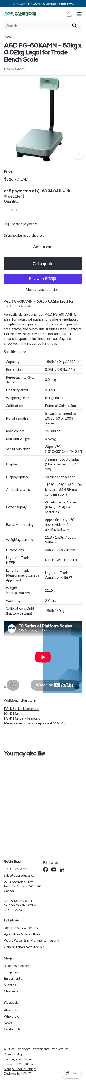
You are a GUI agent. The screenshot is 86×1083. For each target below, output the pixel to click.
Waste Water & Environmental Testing (31, 940)
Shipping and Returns (18, 1059)
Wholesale (11, 1016)
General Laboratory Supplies (24, 947)
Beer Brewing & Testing (21, 928)
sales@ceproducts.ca (19, 875)
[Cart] (69, 14)
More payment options (43, 289)
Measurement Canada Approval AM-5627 (36, 723)
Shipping (9, 235)
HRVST (26, 1073)
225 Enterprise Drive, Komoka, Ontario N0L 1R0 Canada (22, 886)
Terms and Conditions (18, 1064)
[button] (43, 194)
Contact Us (12, 1029)
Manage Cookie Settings (20, 1069)
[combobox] (43, 25)
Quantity (11, 201)
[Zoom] (79, 155)
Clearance (11, 991)
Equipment (11, 972)
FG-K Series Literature (21, 708)
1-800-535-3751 (16, 869)
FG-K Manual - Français (22, 718)
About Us (11, 1010)
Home (8, 37)
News (8, 1023)
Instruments (13, 978)
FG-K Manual (14, 713)
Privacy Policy (13, 1054)
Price (8, 171)
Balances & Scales (17, 966)
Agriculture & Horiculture (22, 934)
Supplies (10, 985)
